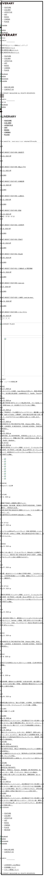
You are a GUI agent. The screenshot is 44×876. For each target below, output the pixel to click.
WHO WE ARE (9, 87)
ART (5, 14)
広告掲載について (10, 867)
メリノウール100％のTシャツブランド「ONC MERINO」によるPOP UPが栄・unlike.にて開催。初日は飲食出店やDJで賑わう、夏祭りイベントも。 (22, 533)
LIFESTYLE (8, 12)
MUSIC (6, 17)
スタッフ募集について (11, 869)
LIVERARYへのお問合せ (12, 865)
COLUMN (7, 10)
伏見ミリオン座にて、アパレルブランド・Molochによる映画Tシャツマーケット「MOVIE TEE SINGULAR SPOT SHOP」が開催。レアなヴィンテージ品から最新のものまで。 (21, 555)
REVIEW (7, 830)
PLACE (6, 21)
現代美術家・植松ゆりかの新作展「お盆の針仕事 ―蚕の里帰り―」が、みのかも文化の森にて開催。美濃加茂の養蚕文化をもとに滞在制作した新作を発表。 (22, 684)
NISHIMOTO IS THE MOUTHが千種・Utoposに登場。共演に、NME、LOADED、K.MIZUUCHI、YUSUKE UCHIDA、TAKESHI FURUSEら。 (21, 644)
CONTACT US (9, 89)
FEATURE (7, 7)
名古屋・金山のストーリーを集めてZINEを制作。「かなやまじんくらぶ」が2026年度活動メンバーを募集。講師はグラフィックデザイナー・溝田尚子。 (22, 576)
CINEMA (7, 19)
